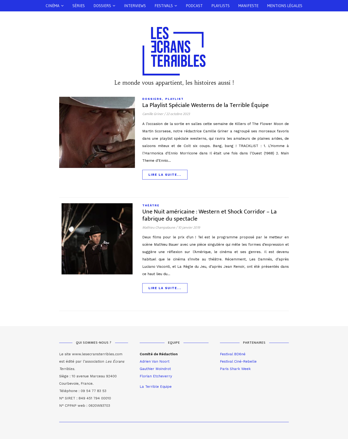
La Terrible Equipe (156, 386)
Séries (78, 5)
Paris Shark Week (235, 369)
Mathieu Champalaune (158, 228)
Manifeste (248, 5)
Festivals (164, 5)
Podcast (194, 5)
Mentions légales (284, 5)
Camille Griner (152, 114)
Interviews (135, 5)
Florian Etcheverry (156, 376)
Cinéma (52, 5)
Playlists (220, 5)
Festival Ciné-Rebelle (238, 361)
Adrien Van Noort (155, 361)
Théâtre (151, 205)
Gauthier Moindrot (155, 369)
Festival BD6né (232, 354)
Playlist (174, 99)
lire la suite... (164, 174)
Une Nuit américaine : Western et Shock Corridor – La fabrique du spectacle (209, 215)
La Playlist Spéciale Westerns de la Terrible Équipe (205, 105)
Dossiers (102, 5)
